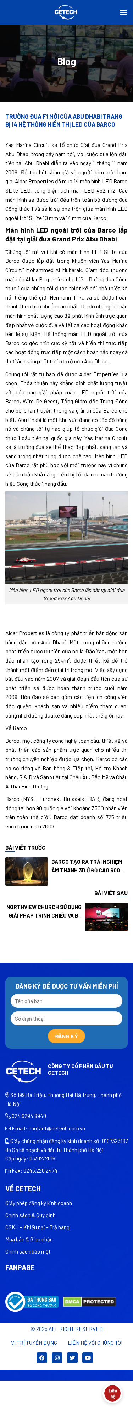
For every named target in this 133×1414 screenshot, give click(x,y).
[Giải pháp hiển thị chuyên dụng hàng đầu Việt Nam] (66, 12)
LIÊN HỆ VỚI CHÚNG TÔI (95, 1342)
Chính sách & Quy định (30, 1215)
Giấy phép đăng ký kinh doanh (38, 1203)
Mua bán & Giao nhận (29, 1239)
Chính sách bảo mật (28, 1251)
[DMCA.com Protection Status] (89, 1301)
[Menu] (123, 12)
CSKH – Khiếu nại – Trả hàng (37, 1227)
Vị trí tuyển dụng (34, 1342)
